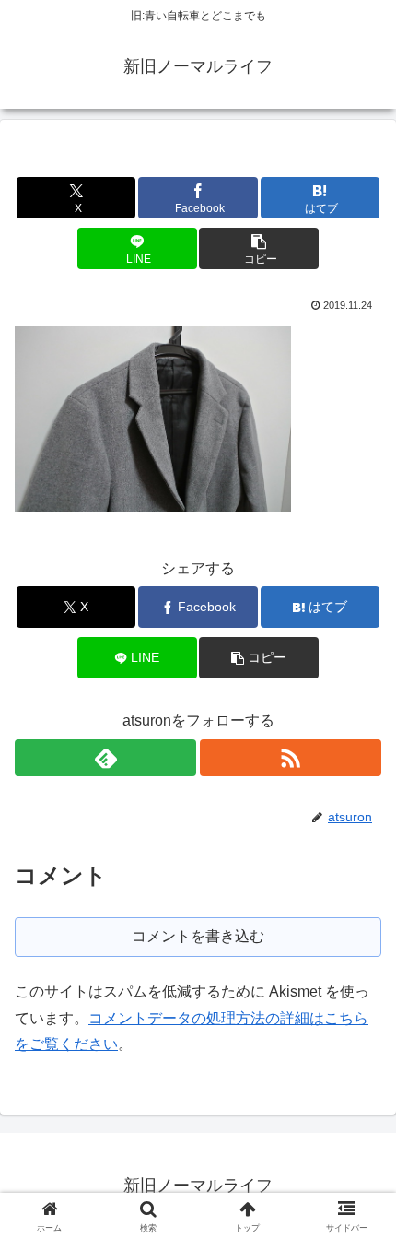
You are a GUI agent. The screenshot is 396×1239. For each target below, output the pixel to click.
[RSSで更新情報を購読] (290, 757)
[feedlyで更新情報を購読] (105, 757)
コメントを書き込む (198, 936)
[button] (258, 248)
